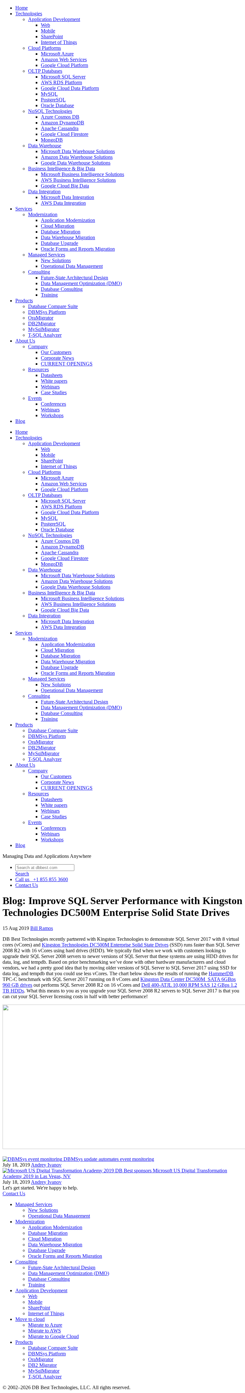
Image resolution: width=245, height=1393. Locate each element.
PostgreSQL (53, 99)
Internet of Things (59, 42)
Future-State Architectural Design (74, 277)
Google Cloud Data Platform (70, 88)
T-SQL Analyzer (45, 335)
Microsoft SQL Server (63, 76)
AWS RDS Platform (61, 82)
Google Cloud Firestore (64, 134)
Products (24, 300)
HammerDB (221, 973)
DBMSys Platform (47, 312)
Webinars (50, 386)
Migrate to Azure (45, 1325)
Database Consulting (62, 289)
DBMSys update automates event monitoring (108, 1159)
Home (21, 8)
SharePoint (52, 36)
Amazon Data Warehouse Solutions (77, 157)
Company (38, 346)
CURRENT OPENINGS (67, 363)
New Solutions (56, 260)
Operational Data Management (72, 266)
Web (45, 25)
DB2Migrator (42, 323)
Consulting (39, 272)
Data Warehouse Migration (68, 237)
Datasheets (52, 375)
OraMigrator (40, 318)
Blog (20, 421)
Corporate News (57, 358)
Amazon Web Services (64, 59)
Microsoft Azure (57, 53)
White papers (54, 381)
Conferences (53, 404)
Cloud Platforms (44, 48)
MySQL (49, 94)
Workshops (52, 415)
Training (49, 295)
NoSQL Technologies (50, 111)
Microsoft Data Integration (67, 197)
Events (35, 398)
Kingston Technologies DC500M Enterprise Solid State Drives (105, 944)
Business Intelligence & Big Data (61, 168)
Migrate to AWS (44, 1330)
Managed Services (46, 254)
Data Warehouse (44, 145)
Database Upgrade (59, 243)
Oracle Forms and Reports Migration (78, 249)
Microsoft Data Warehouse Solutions (78, 151)
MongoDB (52, 140)
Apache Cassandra (59, 128)
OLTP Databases (45, 71)
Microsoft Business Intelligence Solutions (82, 174)
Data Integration (44, 191)
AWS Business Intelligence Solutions (78, 180)
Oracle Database (57, 105)
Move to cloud (30, 1319)
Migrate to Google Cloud (53, 1336)
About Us (25, 340)
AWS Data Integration (63, 203)
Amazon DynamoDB (62, 122)
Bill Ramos (41, 928)
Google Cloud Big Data (65, 185)
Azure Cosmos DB (60, 117)
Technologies (28, 13)
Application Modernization (68, 220)
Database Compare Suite (53, 306)
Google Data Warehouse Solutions (75, 163)
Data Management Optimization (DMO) (81, 283)
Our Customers (56, 352)
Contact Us (14, 1193)
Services (23, 208)
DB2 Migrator (42, 1365)
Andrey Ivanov (46, 1165)
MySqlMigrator (43, 329)
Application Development (54, 19)
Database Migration (60, 231)
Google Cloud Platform (64, 65)
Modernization (42, 214)
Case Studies (54, 392)
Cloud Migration (57, 226)
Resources (38, 369)
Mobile (48, 30)
